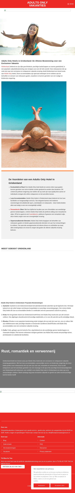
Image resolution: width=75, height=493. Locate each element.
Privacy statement (45, 451)
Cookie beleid (43, 481)
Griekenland (5, 66)
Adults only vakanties (37, 4)
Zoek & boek (7, 444)
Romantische (15, 209)
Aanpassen (41, 485)
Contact (42, 440)
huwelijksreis (33, 214)
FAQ (41, 444)
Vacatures (6, 451)
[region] (51, 477)
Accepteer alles (59, 485)
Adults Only (8, 73)
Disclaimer (43, 448)
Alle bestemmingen (9, 448)
